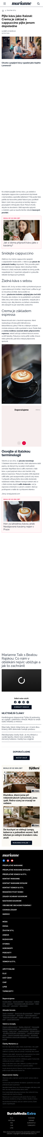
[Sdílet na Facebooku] (15, 702)
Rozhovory (8, 939)
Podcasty (7, 953)
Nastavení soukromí (12, 901)
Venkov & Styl (9, 962)
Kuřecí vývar (12, 1031)
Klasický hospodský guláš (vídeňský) (18, 1035)
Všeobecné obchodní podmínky (17, 905)
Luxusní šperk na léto (13, 1019)
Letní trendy (14, 1006)
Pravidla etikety (7, 1001)
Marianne (31, 1118)
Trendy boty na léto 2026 (10, 1017)
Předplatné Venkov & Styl (15, 874)
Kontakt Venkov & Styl (13, 888)
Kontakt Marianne (11, 879)
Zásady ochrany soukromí (15, 897)
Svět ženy (7, 978)
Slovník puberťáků (18, 1001)
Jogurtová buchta (23, 1031)
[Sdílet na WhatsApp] (28, 702)
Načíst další (21, 758)
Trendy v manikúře (8, 1013)
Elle (4, 973)
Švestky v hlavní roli (24, 1027)
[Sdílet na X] (19, 702)
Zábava (6, 935)
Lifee (5, 987)
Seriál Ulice (20, 1015)
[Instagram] (8, 860)
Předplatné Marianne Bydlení (16, 870)
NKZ (11, 1123)
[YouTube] (12, 860)
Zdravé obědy (24, 1006)
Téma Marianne (10, 957)
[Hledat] (38, 3)
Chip (4, 982)
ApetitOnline (9, 969)
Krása (5, 926)
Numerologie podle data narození (24, 1003)
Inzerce (6, 914)
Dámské (31, 1120)
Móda (5, 922)
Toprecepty (8, 991)
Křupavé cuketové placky (10, 1027)
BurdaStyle (31, 1123)
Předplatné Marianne (13, 865)
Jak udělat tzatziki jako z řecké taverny (14, 1033)
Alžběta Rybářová (9, 31)
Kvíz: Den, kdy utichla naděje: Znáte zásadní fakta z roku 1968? (21, 1047)
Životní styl (11, 10)
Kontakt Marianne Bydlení (15, 883)
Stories (6, 944)
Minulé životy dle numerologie (23, 1013)
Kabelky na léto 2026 (25, 1017)
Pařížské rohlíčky (35, 1031)
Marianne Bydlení (20, 843)
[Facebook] (4, 860)
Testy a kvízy (28, 1001)
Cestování (10, 1003)
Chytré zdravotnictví (31, 1015)
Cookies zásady (10, 910)
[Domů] (21, 3)
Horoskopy (8, 948)
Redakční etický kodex (13, 892)
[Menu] (5, 3)
